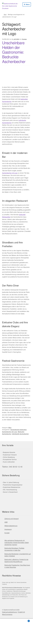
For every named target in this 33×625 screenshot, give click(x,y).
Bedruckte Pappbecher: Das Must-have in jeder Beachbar (17, 566)
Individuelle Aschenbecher (20, 434)
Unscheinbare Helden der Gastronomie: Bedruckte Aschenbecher (13, 52)
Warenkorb (25, 620)
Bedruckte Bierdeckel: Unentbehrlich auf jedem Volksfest (17, 555)
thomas (24, 39)
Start (5, 14)
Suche (16, 622)
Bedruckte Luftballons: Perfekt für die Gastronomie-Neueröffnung (16, 560)
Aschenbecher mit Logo (10, 173)
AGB (6, 522)
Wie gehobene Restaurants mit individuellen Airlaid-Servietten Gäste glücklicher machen (16, 542)
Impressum (8, 529)
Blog (9, 428)
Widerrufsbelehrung (10, 526)
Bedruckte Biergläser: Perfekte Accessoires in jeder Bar (14, 549)
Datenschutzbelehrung (9, 612)
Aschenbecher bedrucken (18, 430)
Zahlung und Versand (11, 519)
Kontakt (6, 533)
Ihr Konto (5, 622)
